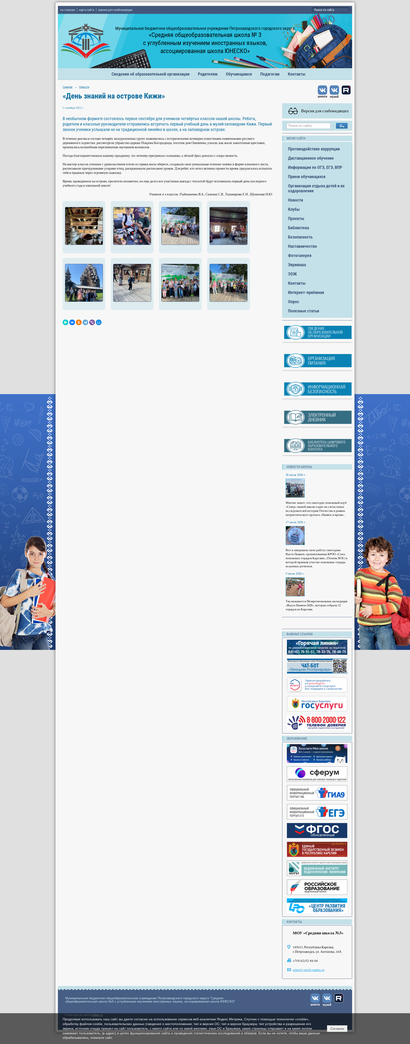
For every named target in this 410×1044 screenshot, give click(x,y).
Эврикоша (297, 264)
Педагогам (270, 74)
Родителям (208, 74)
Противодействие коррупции (314, 148)
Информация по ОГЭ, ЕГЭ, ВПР (315, 167)
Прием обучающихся (307, 176)
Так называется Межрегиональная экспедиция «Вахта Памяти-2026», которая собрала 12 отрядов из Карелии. (316, 605)
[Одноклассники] (79, 322)
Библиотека (298, 227)
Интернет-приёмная (306, 292)
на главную (67, 10)
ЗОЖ (292, 273)
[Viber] (92, 322)
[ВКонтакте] (72, 322)
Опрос (293, 301)
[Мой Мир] (99, 322)
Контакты (296, 74)
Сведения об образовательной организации (151, 74)
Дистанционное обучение (311, 158)
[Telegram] (85, 322)
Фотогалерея (300, 255)
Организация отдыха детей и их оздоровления (316, 188)
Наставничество (302, 246)
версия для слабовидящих (115, 10)
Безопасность (300, 236)
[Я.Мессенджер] (65, 322)
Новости (84, 87)
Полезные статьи (303, 310)
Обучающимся (239, 74)
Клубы (294, 209)
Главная (67, 87)
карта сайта (86, 10)
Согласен (337, 1028)
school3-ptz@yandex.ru (308, 970)
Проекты (296, 218)
